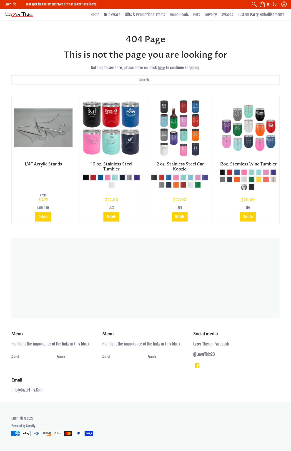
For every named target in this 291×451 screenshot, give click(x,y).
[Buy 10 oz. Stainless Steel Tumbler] (111, 127)
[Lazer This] (19, 14)
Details (43, 216)
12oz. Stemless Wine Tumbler (248, 164)
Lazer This (43, 207)
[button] (268, 4)
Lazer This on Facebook (211, 343)
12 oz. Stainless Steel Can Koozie (180, 166)
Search (15, 357)
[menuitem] (254, 4)
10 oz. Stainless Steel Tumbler (111, 166)
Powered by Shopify (23, 426)
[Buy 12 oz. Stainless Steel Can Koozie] (179, 127)
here (161, 67)
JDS (111, 207)
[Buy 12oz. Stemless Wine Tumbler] (247, 127)
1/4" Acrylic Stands (43, 164)
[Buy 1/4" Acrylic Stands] (43, 127)
